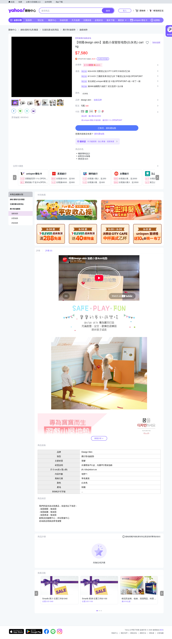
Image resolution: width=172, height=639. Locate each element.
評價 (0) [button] (48, 251)
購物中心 (12, 29)
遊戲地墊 (83, 29)
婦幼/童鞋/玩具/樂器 (29, 29)
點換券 (29, 20)
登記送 (41, 20)
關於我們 (124, 633)
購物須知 (133, 633)
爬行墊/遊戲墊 (69, 29)
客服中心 (114, 633)
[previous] (14, 177)
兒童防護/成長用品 (50, 29)
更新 (161, 630)
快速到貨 (64, 20)
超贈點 (157, 20)
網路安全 (143, 633)
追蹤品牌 (98, 99)
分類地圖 (160, 633)
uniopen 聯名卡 (140, 20)
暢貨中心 (52, 20)
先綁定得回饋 (103, 59)
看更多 (121, 20)
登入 (125, 10)
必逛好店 (99, 20)
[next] (157, 177)
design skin (86, 99)
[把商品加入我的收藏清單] (147, 42)
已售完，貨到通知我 (107, 128)
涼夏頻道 (87, 20)
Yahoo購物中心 (22, 11)
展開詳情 (97, 438)
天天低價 (76, 20)
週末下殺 (111, 20)
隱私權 (151, 633)
